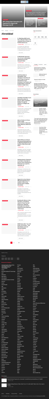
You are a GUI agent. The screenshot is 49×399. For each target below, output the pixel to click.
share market (36, 311)
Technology (35, 337)
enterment (4, 354)
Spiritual (35, 321)
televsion (35, 341)
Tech (34, 336)
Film (18, 266)
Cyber (3, 334)
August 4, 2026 (27, 44)
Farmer (3, 365)
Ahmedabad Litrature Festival (8, 279)
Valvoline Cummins (37, 359)
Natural (18, 366)
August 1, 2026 (27, 62)
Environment (4, 357)
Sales (34, 301)
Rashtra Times (6, 27)
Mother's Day (20, 352)
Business (3, 309)
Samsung (35, 304)
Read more (21, 52)
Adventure (4, 274)
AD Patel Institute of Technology (8, 271)
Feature (3, 372)
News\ (18, 369)
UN (33, 352)
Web (34, 362)
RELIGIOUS (35, 298)
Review (34, 299)
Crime (3, 327)
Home (3, 30)
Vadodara (35, 357)
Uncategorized (36, 354)
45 (18, 242)
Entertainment (5, 355)
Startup (34, 329)
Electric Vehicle (5, 347)
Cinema (3, 319)
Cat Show (3, 317)
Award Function (5, 299)
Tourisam (35, 346)
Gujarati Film (20, 298)
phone (34, 276)
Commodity (4, 322)
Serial (34, 309)
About (3, 393)
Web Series (35, 364)
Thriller (34, 344)
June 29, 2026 (27, 186)
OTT (34, 273)
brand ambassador (6, 307)
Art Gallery (4, 291)
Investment (19, 331)
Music (18, 361)
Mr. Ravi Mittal (20, 356)
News (18, 367)
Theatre (34, 342)
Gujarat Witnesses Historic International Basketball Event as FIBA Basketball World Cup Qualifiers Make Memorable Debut (24, 142)
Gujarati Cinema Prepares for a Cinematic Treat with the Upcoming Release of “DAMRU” (25, 379)
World (34, 369)
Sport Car (35, 324)
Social (34, 316)
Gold (18, 293)
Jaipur (18, 334)
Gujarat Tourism (20, 296)
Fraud (18, 278)
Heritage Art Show (21, 311)
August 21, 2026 (37, 105)
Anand (3, 283)
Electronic (4, 350)
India (18, 318)
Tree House (35, 351)
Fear (2, 370)
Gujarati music (20, 299)
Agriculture (4, 276)
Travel (34, 349)
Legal (18, 339)
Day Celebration (5, 337)
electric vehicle (5, 349)
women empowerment (37, 367)
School (34, 306)
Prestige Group (36, 281)
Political (35, 278)
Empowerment (5, 352)
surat (34, 334)
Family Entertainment (6, 362)
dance (3, 336)
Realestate (35, 294)
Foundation (19, 276)
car (2, 314)
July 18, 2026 (27, 106)
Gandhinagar (20, 288)
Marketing (19, 344)
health (18, 303)
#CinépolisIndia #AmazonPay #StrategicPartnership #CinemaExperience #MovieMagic (8, 267)
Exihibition (4, 360)
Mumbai (19, 359)
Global (18, 291)
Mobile (18, 347)
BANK (3, 301)
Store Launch (36, 332)
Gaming (19, 284)
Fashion (3, 367)
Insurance (19, 324)
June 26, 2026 (27, 210)
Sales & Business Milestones (39, 303)
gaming (19, 283)
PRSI (34, 288)
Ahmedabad (5, 19)
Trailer (34, 347)
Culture (3, 332)
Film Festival (20, 268)
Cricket (3, 326)
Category (6, 30)
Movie (18, 354)
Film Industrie (20, 270)
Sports (34, 326)
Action (3, 269)
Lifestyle (19, 342)
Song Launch (35, 319)
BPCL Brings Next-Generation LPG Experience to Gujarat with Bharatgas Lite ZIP (12, 23)
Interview (19, 329)
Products (35, 286)
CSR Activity (4, 329)
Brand (3, 306)
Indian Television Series (22, 319)
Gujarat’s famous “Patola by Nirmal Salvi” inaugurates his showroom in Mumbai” (40, 68)
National (19, 364)
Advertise (7, 393)
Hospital (19, 313)
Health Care (19, 306)
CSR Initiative (4, 331)
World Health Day (36, 372)
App (2, 286)
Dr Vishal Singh (5, 342)
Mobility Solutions (21, 351)
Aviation (3, 297)
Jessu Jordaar (20, 336)
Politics (34, 279)
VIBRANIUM (35, 361)
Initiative (19, 323)
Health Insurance (20, 308)
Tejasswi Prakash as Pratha (39, 79)
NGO (18, 371)
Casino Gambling (5, 316)
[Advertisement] (40, 54)
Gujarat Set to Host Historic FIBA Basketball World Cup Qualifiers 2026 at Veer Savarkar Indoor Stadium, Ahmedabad (23, 182)
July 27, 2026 (27, 86)
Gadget (18, 279)
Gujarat (18, 294)
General (19, 289)
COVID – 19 (4, 324)
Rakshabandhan (36, 291)
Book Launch (4, 304)
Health (18, 301)
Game (18, 281)
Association (4, 292)
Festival (19, 265)
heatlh (18, 309)
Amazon (3, 281)
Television (35, 339)
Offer (34, 266)
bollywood (4, 302)
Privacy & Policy (14, 393)
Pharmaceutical (36, 275)
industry (19, 321)
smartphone (35, 314)
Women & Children (37, 366)
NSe (34, 265)
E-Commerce (4, 344)
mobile (18, 349)
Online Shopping (36, 270)
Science (34, 308)
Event (3, 359)
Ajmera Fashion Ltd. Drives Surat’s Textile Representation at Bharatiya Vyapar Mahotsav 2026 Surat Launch (24, 123)
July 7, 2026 (27, 127)
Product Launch (36, 283)
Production (35, 284)
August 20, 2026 (12, 27)
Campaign (4, 312)
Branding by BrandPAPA (41, 396)
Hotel (18, 314)
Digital (3, 340)
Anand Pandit (4, 284)
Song (34, 318)
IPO (18, 332)
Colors (3, 321)
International (20, 326)
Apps (3, 289)
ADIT (3, 273)
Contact (20, 393)
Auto (3, 294)
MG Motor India (20, 346)
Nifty (18, 372)
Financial (19, 271)
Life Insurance (20, 341)
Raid (34, 289)
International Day (20, 327)
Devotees (4, 339)
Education (4, 345)
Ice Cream (19, 316)
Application (4, 288)
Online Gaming (36, 268)
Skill (34, 313)
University (35, 356)
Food (18, 273)
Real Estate (35, 293)
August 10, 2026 (29, 27)
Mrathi (18, 357)
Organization (36, 271)
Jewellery (19, 337)
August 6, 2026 (40, 27)
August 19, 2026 (29, 17)
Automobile (4, 296)
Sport (34, 323)
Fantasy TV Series (5, 364)
